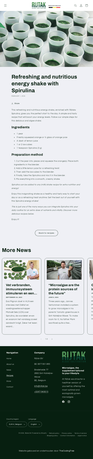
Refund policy (54, 433)
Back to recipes (46, 233)
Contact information (67, 435)
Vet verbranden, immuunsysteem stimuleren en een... (21, 289)
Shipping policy (52, 435)
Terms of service (80, 433)
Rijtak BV (28, 433)
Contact (9, 387)
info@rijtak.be (41, 386)
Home (9, 358)
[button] (5, 5)
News (8, 370)
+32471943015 (41, 392)
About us (10, 364)
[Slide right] (52, 339)
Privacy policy (67, 433)
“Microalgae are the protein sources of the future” (64, 289)
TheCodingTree (66, 451)
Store (8, 381)
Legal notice (82, 435)
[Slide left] (41, 339)
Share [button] (16, 103)
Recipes (9, 375)
